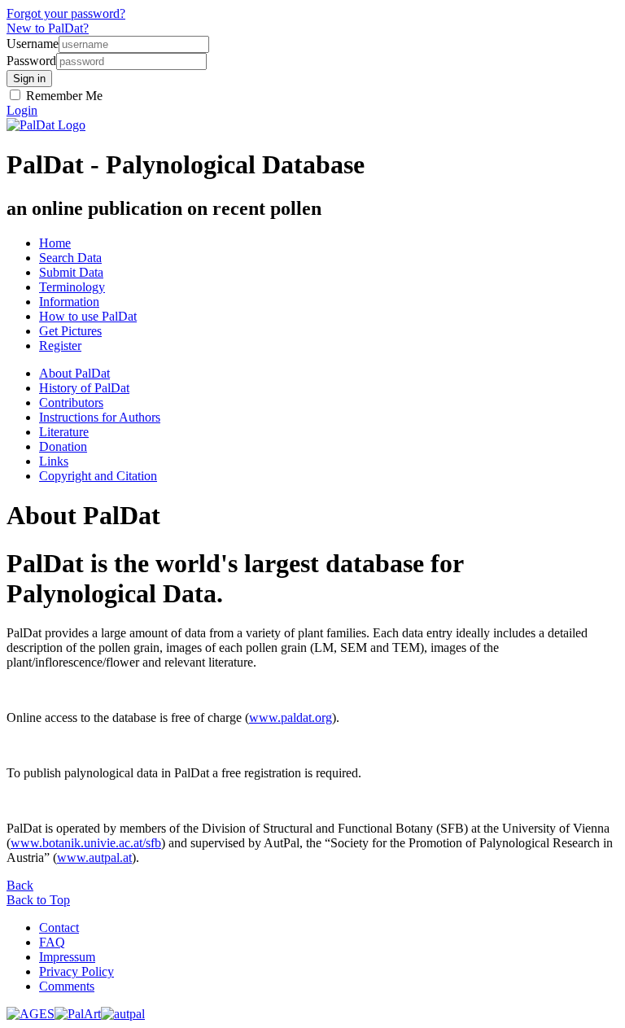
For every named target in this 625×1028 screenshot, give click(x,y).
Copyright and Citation (98, 476)
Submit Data (71, 272)
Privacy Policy (76, 971)
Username (33, 43)
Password (31, 61)
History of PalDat (84, 388)
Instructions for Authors (99, 417)
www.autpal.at (94, 857)
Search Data (70, 258)
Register (60, 345)
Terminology (72, 287)
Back (20, 885)
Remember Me (63, 96)
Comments (66, 986)
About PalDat (74, 373)
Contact (59, 927)
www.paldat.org (290, 717)
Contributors (71, 402)
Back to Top (38, 900)
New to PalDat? (48, 28)
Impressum (67, 957)
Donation (63, 446)
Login (22, 110)
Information (69, 301)
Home (55, 243)
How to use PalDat (88, 316)
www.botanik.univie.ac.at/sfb (86, 843)
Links (53, 461)
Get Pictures (70, 331)
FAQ (52, 942)
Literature (64, 432)
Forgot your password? (66, 13)
